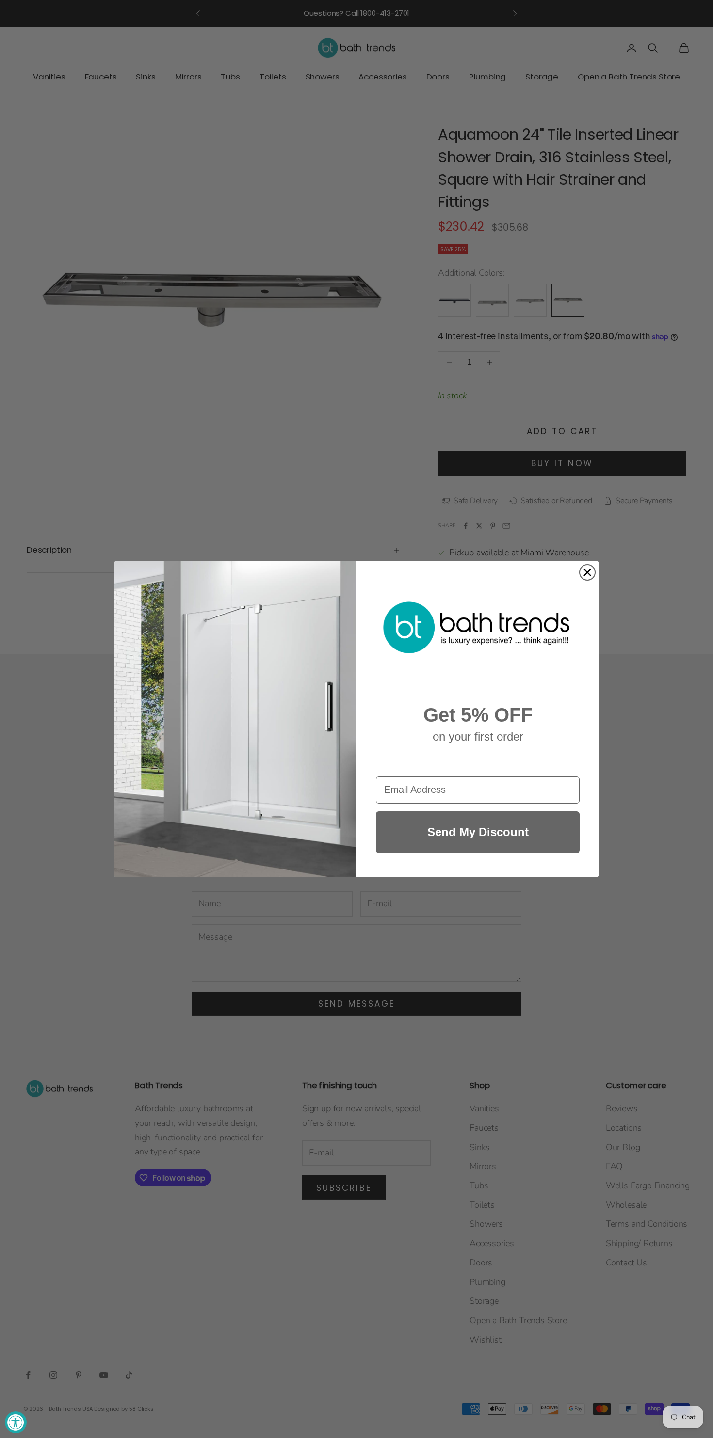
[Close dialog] (587, 572)
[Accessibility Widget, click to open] (16, 1422)
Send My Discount (478, 831)
